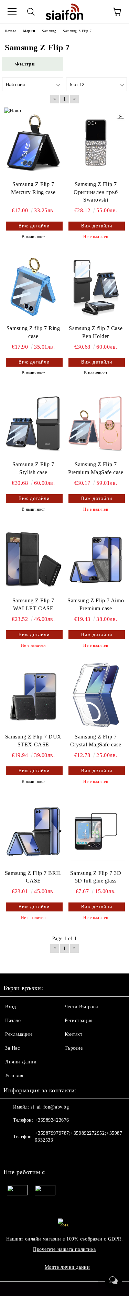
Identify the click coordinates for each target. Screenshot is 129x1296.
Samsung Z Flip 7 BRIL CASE (33, 877)
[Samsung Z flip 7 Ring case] (33, 287)
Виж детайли (34, 225)
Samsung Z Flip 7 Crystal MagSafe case (95, 740)
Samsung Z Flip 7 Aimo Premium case (95, 604)
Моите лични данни (67, 1267)
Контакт (74, 1034)
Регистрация (79, 1020)
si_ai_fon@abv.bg (50, 1107)
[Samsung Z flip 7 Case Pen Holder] (96, 287)
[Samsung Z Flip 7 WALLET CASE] (33, 559)
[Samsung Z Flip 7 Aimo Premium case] (96, 559)
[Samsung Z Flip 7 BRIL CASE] (33, 831)
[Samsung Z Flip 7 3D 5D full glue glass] (96, 831)
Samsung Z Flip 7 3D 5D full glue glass (95, 877)
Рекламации (18, 1034)
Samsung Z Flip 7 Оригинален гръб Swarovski (96, 192)
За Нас (12, 1048)
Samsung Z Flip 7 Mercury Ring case (33, 188)
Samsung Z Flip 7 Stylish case (33, 468)
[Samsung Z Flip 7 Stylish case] (33, 423)
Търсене (74, 1048)
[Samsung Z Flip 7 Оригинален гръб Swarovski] (96, 142)
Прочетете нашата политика (64, 1249)
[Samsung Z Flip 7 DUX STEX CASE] (33, 695)
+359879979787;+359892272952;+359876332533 (78, 1137)
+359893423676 (52, 1120)
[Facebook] (12, 1154)
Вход (10, 1006)
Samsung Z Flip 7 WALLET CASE (33, 604)
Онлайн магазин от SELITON (64, 1289)
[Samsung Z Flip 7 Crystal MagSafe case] (96, 695)
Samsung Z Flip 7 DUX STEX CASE (33, 740)
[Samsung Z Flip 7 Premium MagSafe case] (96, 423)
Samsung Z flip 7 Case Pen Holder (95, 332)
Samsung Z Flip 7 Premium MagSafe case (95, 468)
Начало (13, 1020)
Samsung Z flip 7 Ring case (33, 332)
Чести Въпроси (81, 1006)
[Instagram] (27, 1154)
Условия (14, 1075)
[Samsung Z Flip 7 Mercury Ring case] (33, 142)
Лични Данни (20, 1061)
